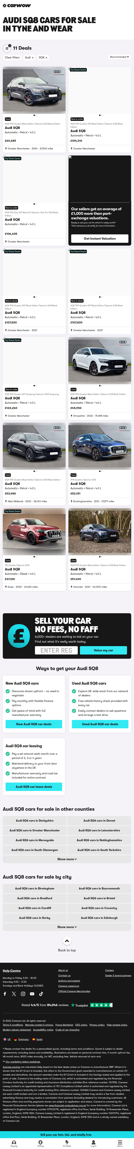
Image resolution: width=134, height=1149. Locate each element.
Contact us (64, 975)
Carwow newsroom (68, 986)
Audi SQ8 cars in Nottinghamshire (99, 840)
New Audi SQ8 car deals (33, 724)
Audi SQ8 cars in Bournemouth (99, 888)
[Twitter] (14, 995)
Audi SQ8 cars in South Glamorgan (35, 850)
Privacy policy (97, 1024)
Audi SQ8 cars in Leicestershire (99, 830)
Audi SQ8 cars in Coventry (99, 908)
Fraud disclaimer (64, 1024)
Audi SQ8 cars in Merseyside (35, 840)
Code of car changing (67, 1029)
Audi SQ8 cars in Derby (34, 918)
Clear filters (12, 57)
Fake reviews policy (117, 1024)
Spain (39, 1039)
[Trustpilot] (91, 1005)
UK (9, 1039)
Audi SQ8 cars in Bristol (99, 898)
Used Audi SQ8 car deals (100, 724)
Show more (66, 859)
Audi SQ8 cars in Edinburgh (99, 918)
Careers (109, 970)
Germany (23, 1039)
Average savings (11, 1067)
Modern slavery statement (17, 1029)
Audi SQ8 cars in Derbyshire (35, 820)
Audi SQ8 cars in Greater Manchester (35, 830)
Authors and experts (69, 980)
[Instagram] (23, 995)
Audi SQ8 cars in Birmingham (34, 888)
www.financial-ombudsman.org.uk (67, 1105)
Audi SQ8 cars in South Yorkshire (99, 850)
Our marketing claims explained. (23, 1061)
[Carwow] (17, 5)
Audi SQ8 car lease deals (34, 787)
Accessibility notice (43, 1029)
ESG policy (81, 1024)
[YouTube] (32, 995)
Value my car (103, 650)
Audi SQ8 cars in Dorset (99, 820)
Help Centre (12, 971)
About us (63, 970)
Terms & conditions (13, 1024)
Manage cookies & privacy (39, 1024)
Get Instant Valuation (100, 238)
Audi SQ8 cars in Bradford (34, 898)
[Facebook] (5, 995)
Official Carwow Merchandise (74, 991)
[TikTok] (41, 995)
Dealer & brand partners (118, 975)
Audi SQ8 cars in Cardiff (34, 908)
